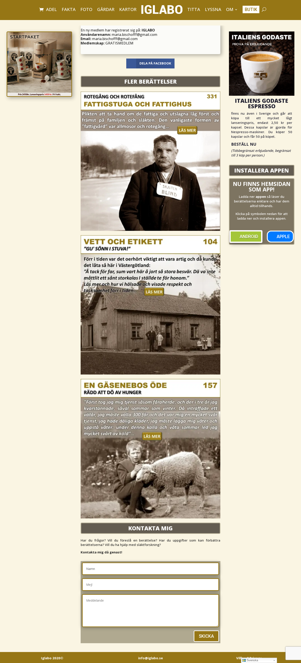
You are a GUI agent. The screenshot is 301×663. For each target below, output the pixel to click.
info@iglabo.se (150, 658)
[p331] (150, 229)
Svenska (252, 660)
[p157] (150, 517)
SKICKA (206, 636)
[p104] (150, 373)
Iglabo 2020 (52, 658)
